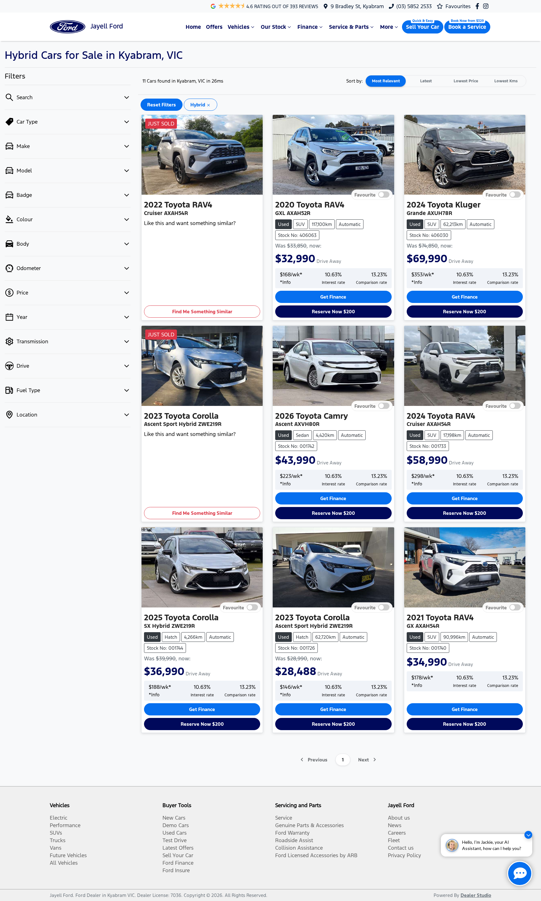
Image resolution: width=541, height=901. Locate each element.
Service (283, 817)
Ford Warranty (292, 832)
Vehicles (239, 26)
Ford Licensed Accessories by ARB (316, 855)
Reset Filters (161, 105)
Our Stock (273, 26)
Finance (307, 26)
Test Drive (174, 840)
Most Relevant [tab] (386, 81)
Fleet (394, 840)
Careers (397, 832)
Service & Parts (349, 26)
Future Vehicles (68, 855)
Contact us (401, 847)
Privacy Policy (404, 855)
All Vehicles (64, 862)
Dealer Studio (476, 895)
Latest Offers (177, 847)
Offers (214, 26)
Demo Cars (175, 825)
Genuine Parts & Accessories (309, 825)
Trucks (57, 840)
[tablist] (445, 81)
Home (193, 26)
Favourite (365, 195)
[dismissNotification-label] (528, 835)
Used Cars (174, 832)
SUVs (56, 832)
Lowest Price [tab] (466, 81)
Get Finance (333, 297)
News (394, 825)
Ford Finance (177, 862)
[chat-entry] (519, 873)
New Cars (173, 817)
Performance (65, 825)
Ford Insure (176, 870)
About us (399, 817)
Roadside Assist (294, 840)
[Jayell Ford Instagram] (487, 6)
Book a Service (467, 26)
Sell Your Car (422, 26)
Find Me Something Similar (202, 312)
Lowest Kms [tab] (506, 81)
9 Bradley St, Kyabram (357, 6)
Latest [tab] (426, 81)
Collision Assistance (299, 847)
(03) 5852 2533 (414, 6)
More (386, 26)
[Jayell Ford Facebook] (478, 6)
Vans (55, 847)
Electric (58, 817)
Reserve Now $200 (333, 312)
